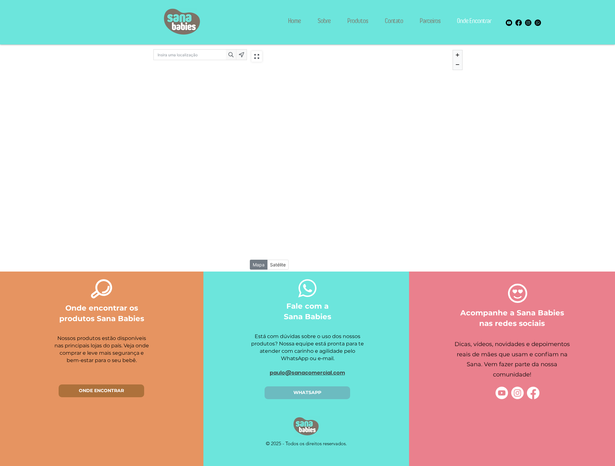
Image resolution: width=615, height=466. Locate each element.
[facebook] (518, 23)
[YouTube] (502, 393)
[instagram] (528, 23)
